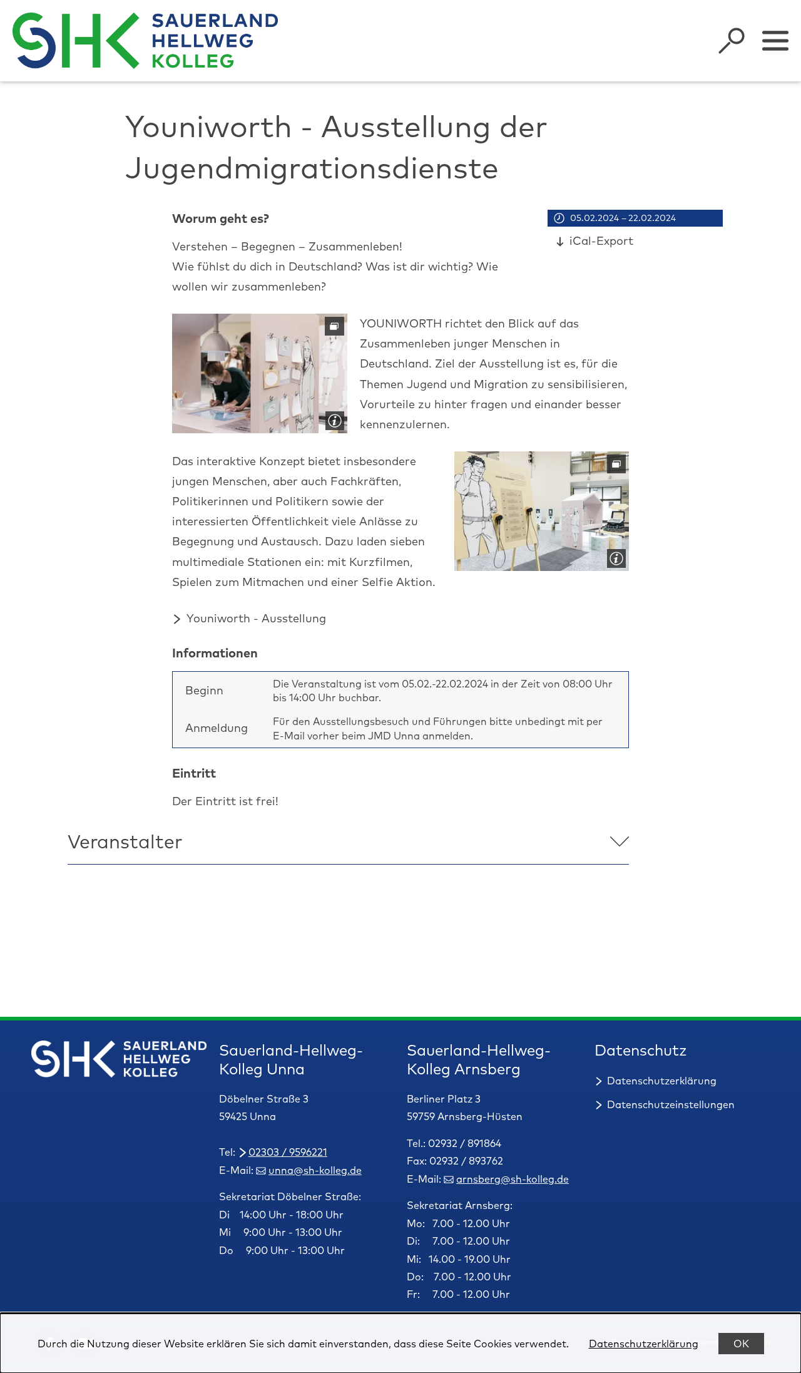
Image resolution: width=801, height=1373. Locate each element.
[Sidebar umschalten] (775, 40)
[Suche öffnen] (731, 40)
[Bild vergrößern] (259, 373)
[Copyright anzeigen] (332, 418)
